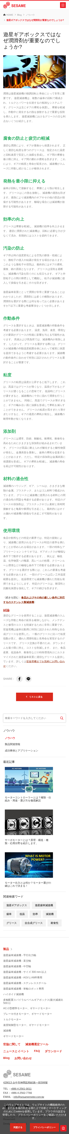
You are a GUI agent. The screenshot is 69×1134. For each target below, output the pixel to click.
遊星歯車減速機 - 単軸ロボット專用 (23, 988)
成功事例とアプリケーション (21, 750)
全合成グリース (34, 923)
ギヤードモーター (13, 1036)
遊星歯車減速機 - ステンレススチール (24, 983)
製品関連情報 (12, 744)
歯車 (9, 914)
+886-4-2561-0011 (21, 1088)
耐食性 (54, 923)
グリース (11, 923)
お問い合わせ (23, 1058)
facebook (19, 679)
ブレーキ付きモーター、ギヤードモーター (27, 1013)
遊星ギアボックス (16, 905)
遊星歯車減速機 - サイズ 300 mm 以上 (25, 972)
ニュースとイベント (16, 1051)
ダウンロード (53, 1051)
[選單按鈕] (63, 5)
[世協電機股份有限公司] (14, 5)
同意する (17, 1127)
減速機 (50, 914)
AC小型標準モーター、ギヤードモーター (27, 1008)
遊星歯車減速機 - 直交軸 (17, 960)
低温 (22, 914)
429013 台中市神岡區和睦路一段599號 (25, 1082)
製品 (6, 949)
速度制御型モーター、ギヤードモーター (26, 1025)
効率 (35, 914)
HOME (9, 15)
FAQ (37, 1051)
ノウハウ (30, 15)
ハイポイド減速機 (13, 994)
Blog (19, 15)
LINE (28, 679)
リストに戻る (36, 697)
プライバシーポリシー (44, 1127)
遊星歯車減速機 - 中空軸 (17, 966)
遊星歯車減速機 (44, 905)
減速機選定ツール (36, 1044)
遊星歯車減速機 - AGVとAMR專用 (22, 977)
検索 (61, 718)
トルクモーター (12, 1019)
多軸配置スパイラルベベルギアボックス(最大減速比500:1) (33, 1001)
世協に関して (12, 1044)
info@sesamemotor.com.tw (28, 1097)
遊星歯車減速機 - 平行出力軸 (19, 955)
